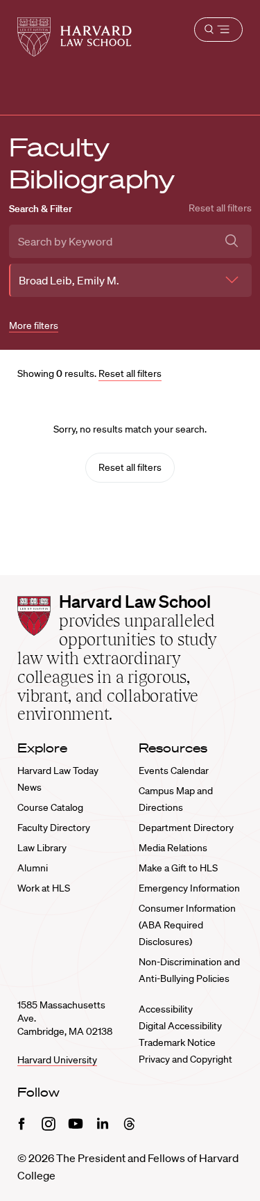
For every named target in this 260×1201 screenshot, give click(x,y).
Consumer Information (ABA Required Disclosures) (187, 925)
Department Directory (186, 827)
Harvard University (57, 1060)
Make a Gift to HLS (178, 868)
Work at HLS (43, 888)
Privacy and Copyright (185, 1059)
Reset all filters (220, 208)
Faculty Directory (53, 827)
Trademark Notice (177, 1042)
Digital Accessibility (180, 1025)
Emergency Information (189, 888)
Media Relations (173, 847)
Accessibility (166, 1009)
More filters (33, 325)
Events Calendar (174, 770)
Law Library (42, 847)
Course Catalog (50, 807)
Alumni (32, 868)
